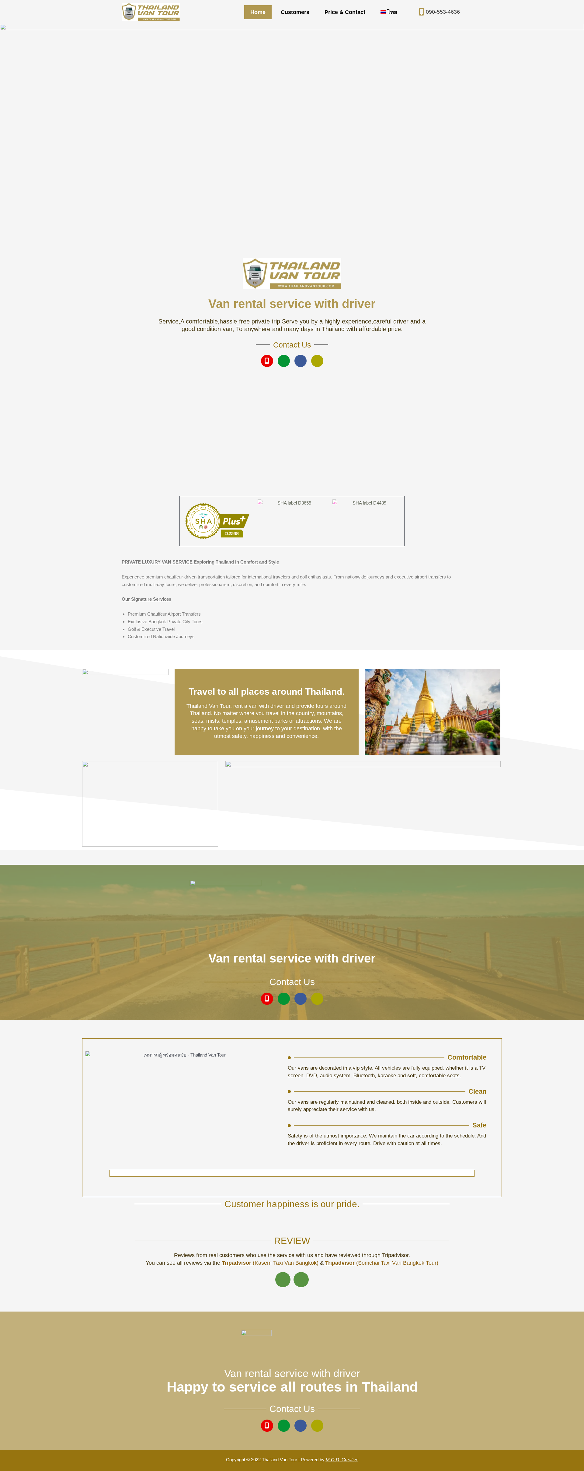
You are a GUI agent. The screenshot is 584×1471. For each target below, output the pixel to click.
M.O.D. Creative (342, 1459)
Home (258, 12)
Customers (295, 12)
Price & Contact (345, 12)
